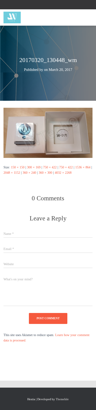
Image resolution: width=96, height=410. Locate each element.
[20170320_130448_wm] (48, 132)
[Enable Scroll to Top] (87, 401)
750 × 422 (50, 167)
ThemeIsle (62, 399)
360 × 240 (29, 172)
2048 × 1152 (11, 172)
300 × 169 (34, 167)
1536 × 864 (82, 167)
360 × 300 (45, 172)
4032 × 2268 (63, 172)
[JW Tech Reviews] (13, 17)
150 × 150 (17, 167)
